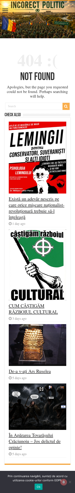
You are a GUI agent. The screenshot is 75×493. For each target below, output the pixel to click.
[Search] (66, 106)
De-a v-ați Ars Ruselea (30, 371)
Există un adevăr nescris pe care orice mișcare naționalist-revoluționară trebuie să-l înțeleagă (36, 208)
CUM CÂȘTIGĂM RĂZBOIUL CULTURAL (33, 309)
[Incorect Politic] (37, 19)
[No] (70, 482)
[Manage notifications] (63, 482)
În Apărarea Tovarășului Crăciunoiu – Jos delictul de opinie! (35, 441)
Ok (38, 486)
